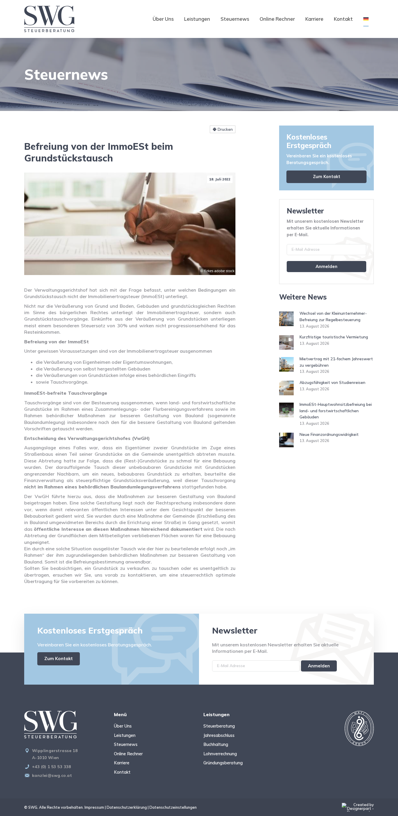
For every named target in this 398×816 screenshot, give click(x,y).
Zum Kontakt (326, 176)
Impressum (94, 807)
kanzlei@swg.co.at (52, 775)
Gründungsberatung (223, 762)
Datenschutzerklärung (127, 807)
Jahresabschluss (219, 735)
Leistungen (197, 19)
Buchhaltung (215, 744)
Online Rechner (277, 19)
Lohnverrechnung (220, 753)
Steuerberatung (219, 726)
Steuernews (235, 19)
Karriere (314, 19)
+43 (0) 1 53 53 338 (51, 766)
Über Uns (163, 19)
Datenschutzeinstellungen (173, 807)
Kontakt (343, 19)
